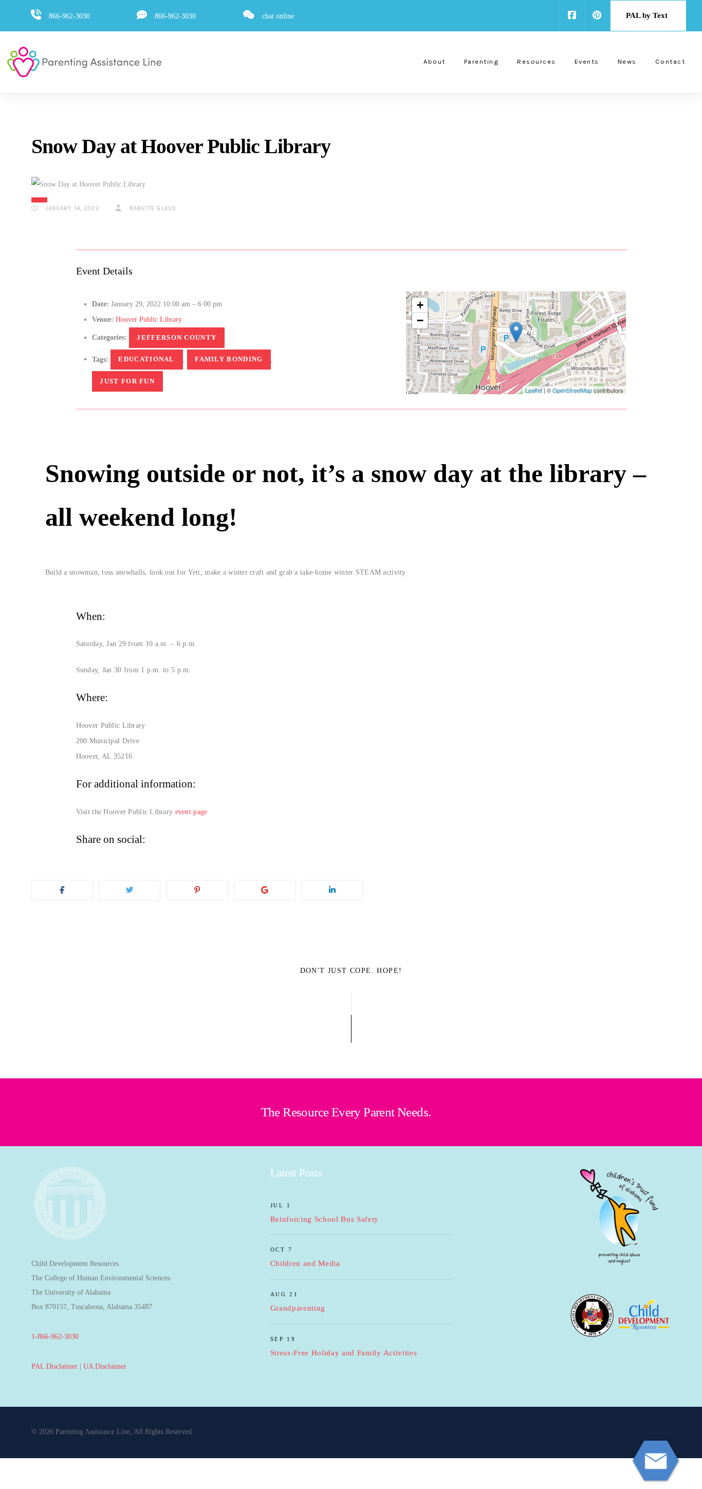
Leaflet (533, 390)
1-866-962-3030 (55, 1336)
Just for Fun (127, 381)
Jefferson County (176, 337)
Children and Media (305, 1263)
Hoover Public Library (149, 319)
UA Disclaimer (104, 1366)
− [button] (420, 320)
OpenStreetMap (572, 390)
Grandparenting (298, 1308)
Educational (146, 359)
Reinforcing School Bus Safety (324, 1219)
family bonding (229, 359)
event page (191, 812)
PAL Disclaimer (54, 1366)
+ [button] (420, 305)
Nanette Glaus (151, 208)
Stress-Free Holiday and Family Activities (343, 1353)
